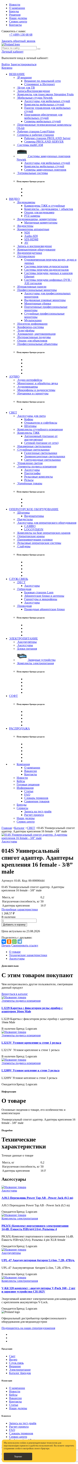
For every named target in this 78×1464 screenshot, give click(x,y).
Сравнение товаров (36, 801)
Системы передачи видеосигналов (46, 269)
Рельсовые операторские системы (39, 543)
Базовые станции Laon (38, 592)
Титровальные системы (32, 173)
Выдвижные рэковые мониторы (45, 300)
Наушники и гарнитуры (32, 393)
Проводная (24, 605)
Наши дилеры (18, 18)
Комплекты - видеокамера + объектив (48, 209)
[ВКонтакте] (4, 941)
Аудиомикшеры (27, 386)
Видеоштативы (34, 516)
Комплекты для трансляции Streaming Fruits (45, 94)
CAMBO (30, 526)
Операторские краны (31, 536)
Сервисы (22, 808)
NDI (27, 232)
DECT (21, 582)
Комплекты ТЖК (28, 432)
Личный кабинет (12, 51)
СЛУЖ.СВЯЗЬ (18, 579)
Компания (23, 764)
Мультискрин (33, 320)
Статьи (28, 791)
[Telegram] (19, 941)
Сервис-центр (18, 21)
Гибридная (24, 589)
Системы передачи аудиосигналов (46, 266)
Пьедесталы (25, 519)
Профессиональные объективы (37, 344)
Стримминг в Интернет (39, 84)
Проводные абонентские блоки (44, 609)
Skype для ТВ (26, 87)
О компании (17, 8)
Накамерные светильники (34, 446)
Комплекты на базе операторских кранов (43, 532)
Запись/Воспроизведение (33, 91)
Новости (14, 4)
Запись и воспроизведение (34, 246)
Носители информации (32, 323)
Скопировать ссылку (24, 945)
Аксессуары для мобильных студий (47, 101)
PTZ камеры (32, 215)
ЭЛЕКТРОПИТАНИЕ (23, 638)
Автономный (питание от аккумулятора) (41, 438)
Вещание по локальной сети (42, 80)
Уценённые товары (29, 483)
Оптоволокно (26, 256)
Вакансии (30, 771)
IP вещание (24, 77)
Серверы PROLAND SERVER (44, 141)
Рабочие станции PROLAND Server (47, 138)
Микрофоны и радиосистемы (36, 390)
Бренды (14, 11)
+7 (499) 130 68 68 (20, 34)
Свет (12, 1356)
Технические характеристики (28, 955)
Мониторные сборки (37, 303)
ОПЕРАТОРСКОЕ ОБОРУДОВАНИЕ (33, 509)
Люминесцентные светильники (44, 456)
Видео (13, 1359)
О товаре (15, 951)
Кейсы (21, 781)
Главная (7, 828)
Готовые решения (28, 784)
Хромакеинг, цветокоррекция (36, 333)
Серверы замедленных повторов (45, 169)
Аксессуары (32, 469)
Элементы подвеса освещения (36, 466)
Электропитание (20, 1369)
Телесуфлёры (25, 330)
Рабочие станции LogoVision (36, 131)
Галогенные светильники (40, 453)
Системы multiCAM (30, 145)
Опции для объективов (32, 340)
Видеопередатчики (29, 252)
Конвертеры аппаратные (33, 229)
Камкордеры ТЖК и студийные (44, 205)
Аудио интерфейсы (29, 380)
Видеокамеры (26, 202)
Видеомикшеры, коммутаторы (37, 219)
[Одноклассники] (9, 941)
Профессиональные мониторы (37, 290)
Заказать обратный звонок (18, 41)
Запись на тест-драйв (37, 811)
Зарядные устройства (41, 659)
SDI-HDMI (31, 239)
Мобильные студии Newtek (35, 97)
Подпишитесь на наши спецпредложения (28, 1328)
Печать (6, 945)
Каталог (19, 828)
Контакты (15, 24)
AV (26, 242)
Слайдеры (23, 546)
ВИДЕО (14, 198)
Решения (14, 14)
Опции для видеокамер (39, 212)
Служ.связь (16, 1363)
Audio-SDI (31, 236)
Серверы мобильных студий (42, 121)
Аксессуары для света (31, 415)
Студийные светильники (33, 449)
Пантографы (32, 473)
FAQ (27, 794)
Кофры (28, 419)
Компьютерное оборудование (36, 249)
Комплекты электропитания (35, 663)
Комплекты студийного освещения (40, 429)
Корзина (7, 67)
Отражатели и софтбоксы (40, 422)
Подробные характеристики (20, 909)
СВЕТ (13, 412)
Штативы (30, 426)
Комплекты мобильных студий (44, 104)
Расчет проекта (34, 814)
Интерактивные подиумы (34, 337)
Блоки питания (27, 648)
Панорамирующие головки (35, 539)
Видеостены (25, 225)
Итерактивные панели (31, 286)
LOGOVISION (33, 529)
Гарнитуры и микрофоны (40, 599)
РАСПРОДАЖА (19, 728)
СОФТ (13, 695)
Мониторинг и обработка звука (37, 383)
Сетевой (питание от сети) (41, 442)
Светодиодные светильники (42, 459)
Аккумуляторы (27, 641)
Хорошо (18, 1456)
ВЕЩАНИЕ (17, 74)
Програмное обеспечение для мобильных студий (43, 116)
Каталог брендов (20, 1373)
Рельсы (29, 480)
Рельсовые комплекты (38, 476)
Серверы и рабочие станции (35, 134)
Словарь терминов (36, 798)
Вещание (15, 1366)
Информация (25, 787)
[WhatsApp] (14, 941)
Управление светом (30, 463)
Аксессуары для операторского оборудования (46, 522)
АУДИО (14, 376)
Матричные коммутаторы (40, 222)
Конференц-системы (30, 327)
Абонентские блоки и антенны (44, 595)
